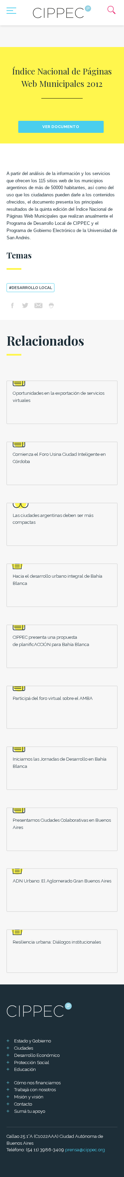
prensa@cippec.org (85, 1149)
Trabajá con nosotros (35, 1089)
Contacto (23, 1104)
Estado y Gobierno (32, 1040)
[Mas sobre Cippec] (62, 11)
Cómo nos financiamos (37, 1082)
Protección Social (31, 1062)
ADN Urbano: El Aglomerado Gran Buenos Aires (62, 881)
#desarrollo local (30, 287)
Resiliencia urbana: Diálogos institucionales (57, 942)
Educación (25, 1069)
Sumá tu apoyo (29, 1111)
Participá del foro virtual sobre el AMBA (53, 698)
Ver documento (60, 126)
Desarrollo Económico (37, 1055)
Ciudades (23, 1048)
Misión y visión (28, 1096)
